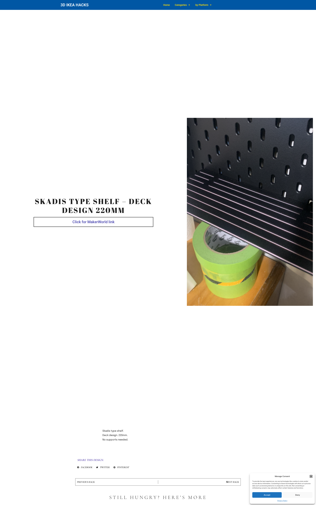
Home (166, 4)
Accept (267, 495)
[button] (311, 476)
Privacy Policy (282, 501)
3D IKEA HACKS (74, 5)
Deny (297, 495)
